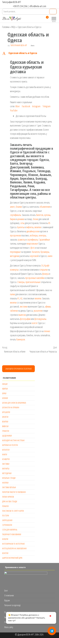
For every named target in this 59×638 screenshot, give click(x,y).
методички (14, 256)
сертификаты (15, 215)
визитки (38, 227)
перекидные (15, 251)
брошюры (45, 251)
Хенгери (5, 553)
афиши (48, 306)
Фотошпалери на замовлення (14, 548)
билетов (39, 215)
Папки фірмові (8, 496)
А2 (21, 298)
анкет (12, 206)
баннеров (20, 339)
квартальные (32, 243)
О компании (9, 595)
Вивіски (5, 426)
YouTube (13, 110)
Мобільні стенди (8, 478)
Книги (4, 454)
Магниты (5, 468)
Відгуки (7, 600)
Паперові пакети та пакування (14, 492)
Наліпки (5, 482)
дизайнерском (33, 231)
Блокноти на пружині (10, 407)
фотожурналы (40, 319)
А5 (49, 223)
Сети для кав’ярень (9, 529)
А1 (18, 298)
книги (50, 256)
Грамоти (5, 431)
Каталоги (36, 251)
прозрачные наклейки (34, 278)
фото (33, 247)
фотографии (25, 319)
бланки (19, 206)
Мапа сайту (8, 627)
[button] (29, 53)
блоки (35, 219)
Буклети (5, 416)
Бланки (5, 398)
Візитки (5, 421)
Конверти (6, 459)
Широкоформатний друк (12, 557)
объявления (45, 206)
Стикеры (20, 282)
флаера (45, 273)
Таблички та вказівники (11, 534)
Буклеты (20, 227)
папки (12, 294)
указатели (38, 310)
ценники (20, 219)
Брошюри (6, 412)
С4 (42, 265)
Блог (6, 590)
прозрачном (15, 235)
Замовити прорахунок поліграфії (18, 368)
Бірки (4, 393)
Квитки (5, 388)
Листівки (5, 463)
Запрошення (7, 520)
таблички (14, 310)
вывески (22, 314)
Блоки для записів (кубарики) (14, 402)
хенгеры (42, 235)
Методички (6, 473)
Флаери (5, 539)
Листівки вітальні (9, 487)
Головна (5, 27)
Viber (17, 106)
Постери (5, 515)
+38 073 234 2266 (20, 6)
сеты (22, 223)
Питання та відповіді (12, 605)
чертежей (34, 256)
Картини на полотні (10, 445)
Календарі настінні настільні (13, 440)
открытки (44, 269)
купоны (47, 215)
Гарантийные (44, 239)
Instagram (36, 106)
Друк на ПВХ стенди (9, 501)
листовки (23, 306)
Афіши (4, 384)
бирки (12, 219)
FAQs (13, 27)
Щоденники (7, 435)
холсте (34, 323)
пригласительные (33, 282)
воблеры (34, 235)
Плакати (5, 506)
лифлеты (30, 227)
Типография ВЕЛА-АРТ (18, 45)
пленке (47, 331)
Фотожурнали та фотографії (13, 543)
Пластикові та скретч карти (13, 510)
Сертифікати (7, 525)
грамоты (21, 239)
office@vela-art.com (37, 6)
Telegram (46, 106)
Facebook (26, 106)
